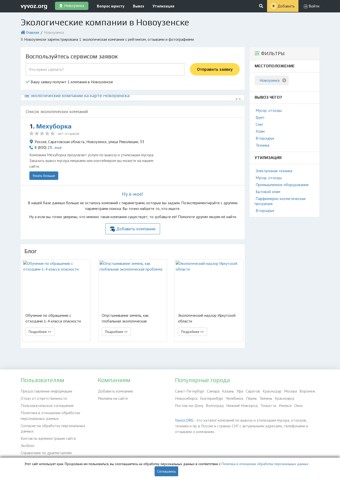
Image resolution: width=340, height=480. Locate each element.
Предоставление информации (46, 391)
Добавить (286, 5)
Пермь (251, 398)
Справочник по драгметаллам (46, 452)
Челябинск (234, 398)
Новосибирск (186, 398)
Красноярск (284, 398)
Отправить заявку (215, 69)
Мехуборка (54, 126)
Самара (213, 391)
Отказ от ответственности (44, 398)
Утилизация (163, 5)
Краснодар (272, 391)
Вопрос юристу (110, 5)
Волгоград (215, 405)
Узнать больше (44, 175)
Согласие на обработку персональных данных (53, 428)
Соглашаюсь (166, 471)
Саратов (253, 391)
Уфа (239, 391)
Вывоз (138, 5)
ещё (58, 147)
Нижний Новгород (242, 405)
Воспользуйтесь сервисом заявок (72, 56)
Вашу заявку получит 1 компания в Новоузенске (71, 81)
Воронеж (307, 391)
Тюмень (265, 398)
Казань (228, 391)
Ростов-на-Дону (189, 405)
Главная (32, 32)
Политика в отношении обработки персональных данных (50, 415)
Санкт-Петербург (189, 391)
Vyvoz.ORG (184, 420)
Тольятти (268, 405)
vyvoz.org (34, 5)
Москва (290, 391)
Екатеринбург (211, 398)
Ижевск (285, 405)
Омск (298, 405)
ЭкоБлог (28, 445)
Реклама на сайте (113, 398)
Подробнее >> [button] (40, 331)
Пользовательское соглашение (47, 405)
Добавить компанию (136, 229)
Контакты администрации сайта (48, 438)
